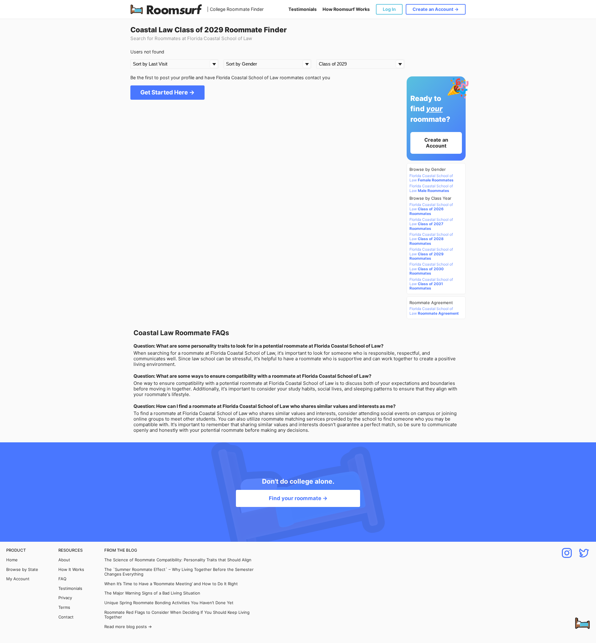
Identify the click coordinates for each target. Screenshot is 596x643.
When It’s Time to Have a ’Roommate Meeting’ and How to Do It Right (171, 583)
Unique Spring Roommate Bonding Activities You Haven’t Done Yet (168, 602)
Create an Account (436, 143)
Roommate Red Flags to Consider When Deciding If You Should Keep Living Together (177, 615)
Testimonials (302, 9)
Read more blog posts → (128, 626)
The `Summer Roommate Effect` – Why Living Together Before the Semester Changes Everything (179, 572)
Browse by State (22, 569)
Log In (389, 9)
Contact (66, 617)
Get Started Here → (167, 92)
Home (12, 560)
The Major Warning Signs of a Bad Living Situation (152, 593)
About (64, 560)
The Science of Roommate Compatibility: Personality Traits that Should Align (177, 560)
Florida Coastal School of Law (431, 178)
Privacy (65, 597)
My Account (17, 579)
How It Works (71, 569)
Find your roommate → (298, 498)
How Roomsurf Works (346, 9)
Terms (64, 607)
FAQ (62, 579)
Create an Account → (436, 9)
